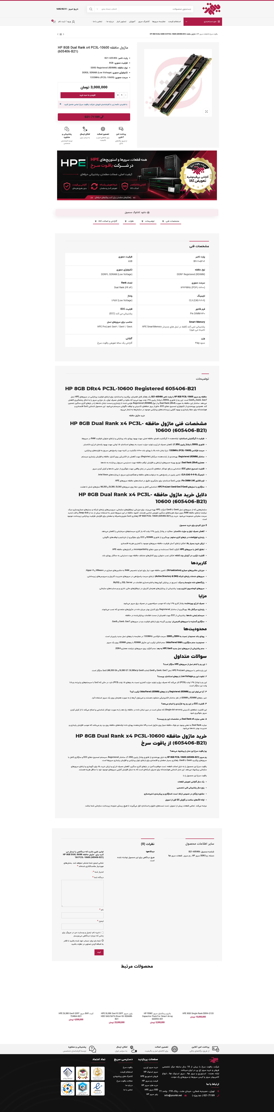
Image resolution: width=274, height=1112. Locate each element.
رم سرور (187, 855)
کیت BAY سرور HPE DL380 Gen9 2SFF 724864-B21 (76, 1015)
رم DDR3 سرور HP (200, 855)
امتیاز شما (98, 872)
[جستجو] (90, 9)
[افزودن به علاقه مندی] (181, 977)
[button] (137, 212)
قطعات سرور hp (202, 34)
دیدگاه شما (98, 877)
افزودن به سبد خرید (87, 95)
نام (101, 909)
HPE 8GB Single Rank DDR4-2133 (198, 1013)
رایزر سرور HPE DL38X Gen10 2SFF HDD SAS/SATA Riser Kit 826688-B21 (117, 1016)
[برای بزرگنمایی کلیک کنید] (206, 111)
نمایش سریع (181, 990)
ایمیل (100, 921)
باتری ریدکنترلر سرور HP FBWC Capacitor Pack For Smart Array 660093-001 (157, 1016)
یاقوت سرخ (214, 34)
